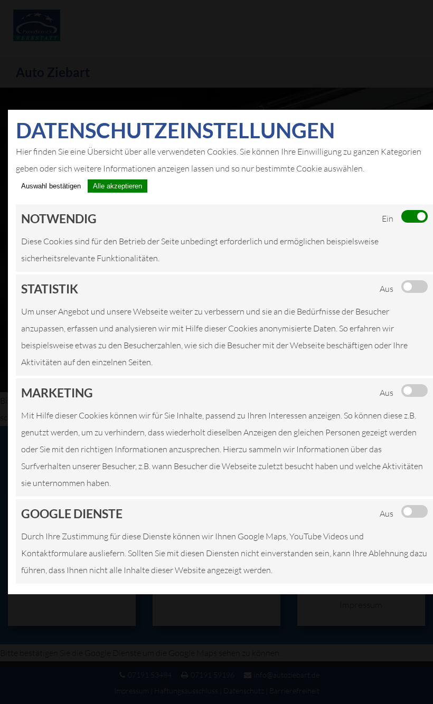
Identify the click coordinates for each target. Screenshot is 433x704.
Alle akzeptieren (117, 186)
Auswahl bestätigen (51, 186)
